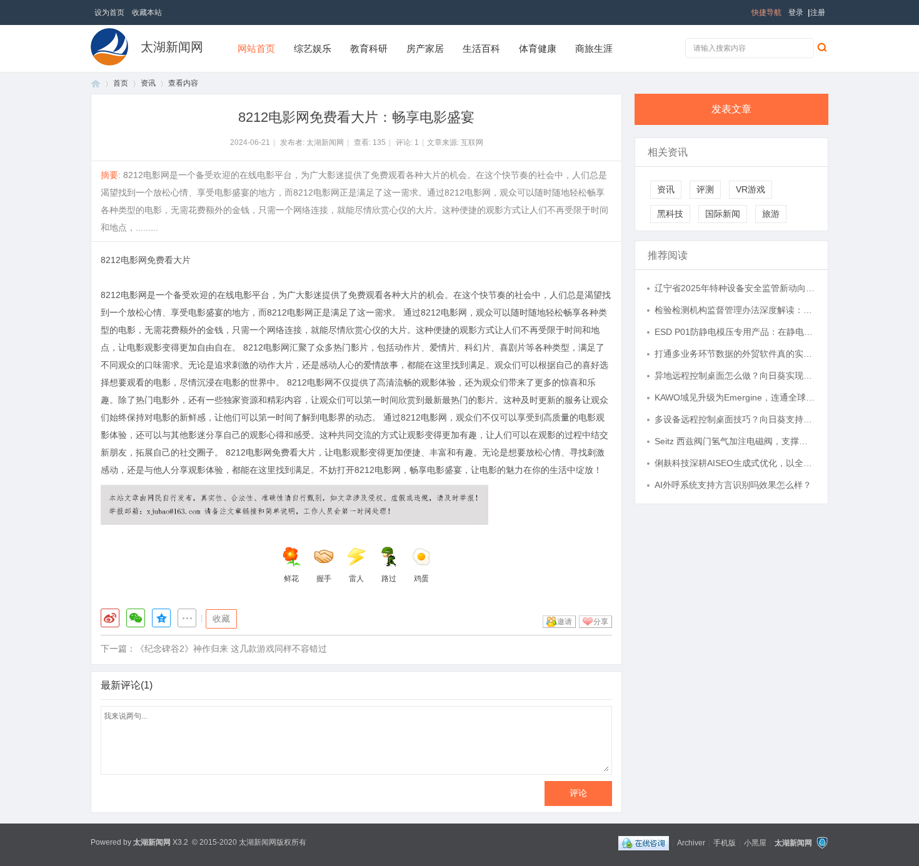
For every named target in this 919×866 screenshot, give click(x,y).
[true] (821, 47)
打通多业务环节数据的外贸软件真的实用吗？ (735, 354)
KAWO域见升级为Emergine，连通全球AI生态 (735, 397)
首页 (96, 83)
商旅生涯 (594, 48)
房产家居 (425, 48)
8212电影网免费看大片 (146, 260)
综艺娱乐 (312, 48)
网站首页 (256, 48)
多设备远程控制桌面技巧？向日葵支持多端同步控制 (735, 419)
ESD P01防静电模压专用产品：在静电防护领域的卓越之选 (735, 332)
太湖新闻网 (172, 47)
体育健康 (537, 48)
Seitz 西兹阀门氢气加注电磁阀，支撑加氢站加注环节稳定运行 (735, 441)
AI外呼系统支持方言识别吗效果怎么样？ (733, 485)
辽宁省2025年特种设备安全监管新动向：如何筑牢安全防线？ (735, 288)
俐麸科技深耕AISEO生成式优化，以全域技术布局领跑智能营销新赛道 (735, 463)
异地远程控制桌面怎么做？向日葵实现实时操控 (735, 376)
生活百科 (481, 48)
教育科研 (369, 48)
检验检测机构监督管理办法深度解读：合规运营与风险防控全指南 (735, 310)
